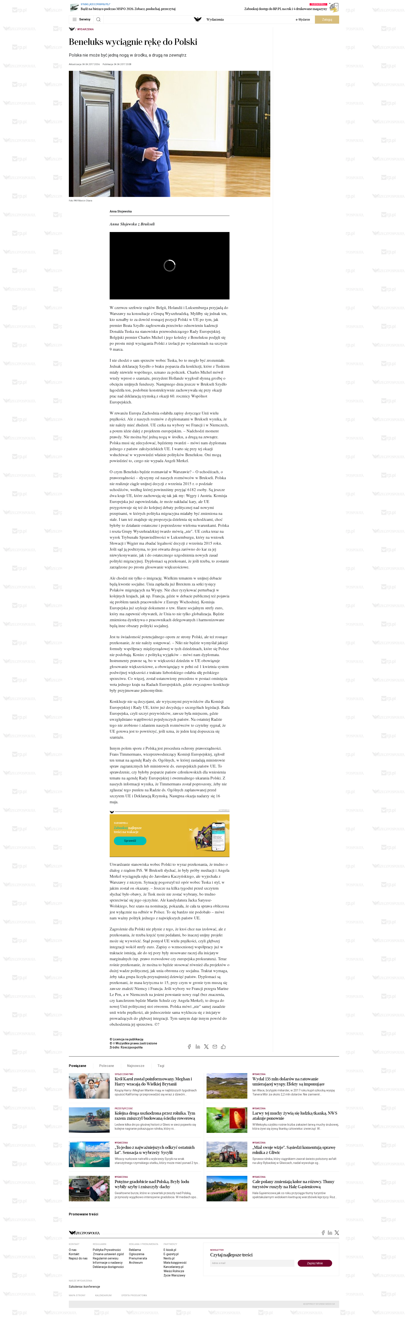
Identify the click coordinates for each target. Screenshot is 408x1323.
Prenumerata (138, 1258)
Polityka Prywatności (107, 1250)
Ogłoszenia (136, 1254)
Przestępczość (124, 1108)
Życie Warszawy (174, 1275)
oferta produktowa (134, 1295)
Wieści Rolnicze (174, 1271)
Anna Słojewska (121, 211)
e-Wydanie (303, 19)
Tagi (160, 1066)
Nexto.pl (169, 1258)
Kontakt (74, 1254)
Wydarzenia (215, 19)
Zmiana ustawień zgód (108, 1254)
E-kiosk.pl (170, 1250)
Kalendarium (103, 1295)
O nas (72, 1250)
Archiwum (136, 1262)
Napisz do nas (78, 1258)
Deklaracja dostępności (108, 1267)
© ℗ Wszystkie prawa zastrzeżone (133, 1043)
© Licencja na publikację (127, 1039)
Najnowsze (135, 1066)
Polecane (106, 1066)
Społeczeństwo (124, 1074)
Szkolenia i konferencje (84, 1286)
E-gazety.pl (171, 1254)
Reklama (135, 1250)
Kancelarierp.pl (173, 1267)
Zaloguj (327, 19)
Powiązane (77, 1066)
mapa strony (77, 1295)
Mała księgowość (175, 1262)
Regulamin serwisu (105, 1258)
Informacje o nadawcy (108, 1262)
